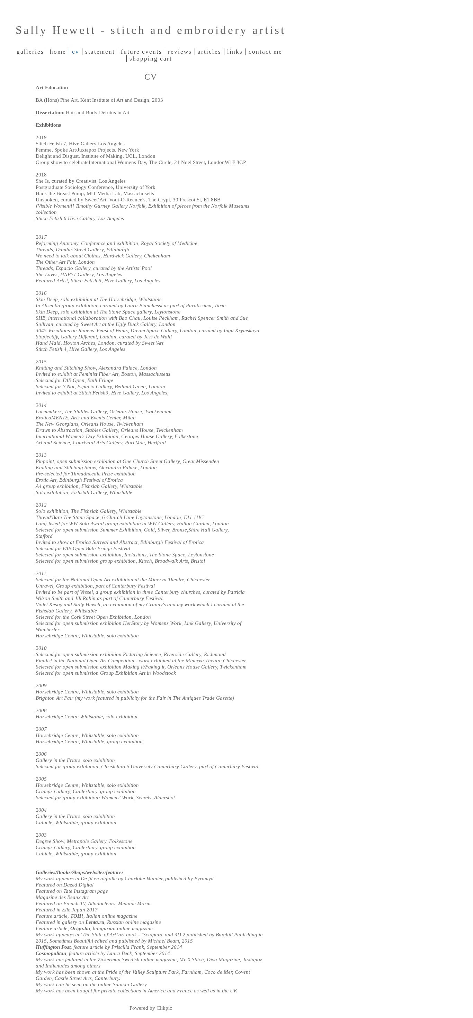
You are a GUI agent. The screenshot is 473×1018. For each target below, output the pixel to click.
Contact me (265, 51)
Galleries (30, 51)
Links (235, 51)
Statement (100, 51)
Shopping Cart (151, 58)
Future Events (141, 51)
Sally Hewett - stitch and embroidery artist (151, 30)
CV (75, 51)
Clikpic (164, 1008)
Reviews (180, 51)
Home (58, 51)
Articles (209, 51)
